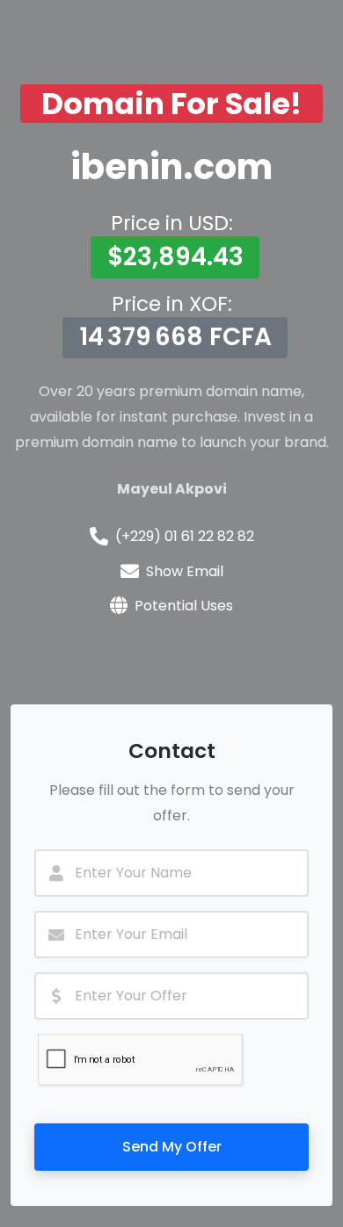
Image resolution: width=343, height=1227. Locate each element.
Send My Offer (172, 1147)
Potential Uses (184, 605)
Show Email (184, 571)
